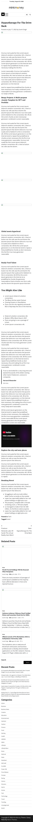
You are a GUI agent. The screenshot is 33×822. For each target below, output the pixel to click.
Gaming (3, 733)
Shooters (3, 784)
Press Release (4, 772)
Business (3, 706)
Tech (9, 517)
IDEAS (2, 742)
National (3, 754)
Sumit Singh (23, 29)
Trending (3, 802)
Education (4, 715)
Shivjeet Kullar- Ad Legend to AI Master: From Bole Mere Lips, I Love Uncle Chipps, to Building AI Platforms (15, 676)
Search (3, 660)
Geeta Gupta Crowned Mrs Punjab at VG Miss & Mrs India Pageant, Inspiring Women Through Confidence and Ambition (16, 687)
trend (8, 519)
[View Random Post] (26, 14)
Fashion (3, 724)
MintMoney (17, 817)
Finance (3, 727)
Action (3, 703)
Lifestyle (3, 745)
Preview (3, 775)
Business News (5, 709)
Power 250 (4, 769)
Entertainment (5, 718)
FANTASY (3, 721)
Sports (3, 787)
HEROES (3, 739)
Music (2, 751)
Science (3, 781)
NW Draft (3, 763)
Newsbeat (4, 760)
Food (2, 730)
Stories (3, 790)
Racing (3, 778)
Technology (4, 796)
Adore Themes (12, 820)
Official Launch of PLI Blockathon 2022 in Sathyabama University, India (16, 637)
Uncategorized (5, 805)
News (2, 757)
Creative (3, 712)
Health (3, 736)
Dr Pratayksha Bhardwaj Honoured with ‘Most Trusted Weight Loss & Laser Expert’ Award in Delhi (15, 671)
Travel (2, 799)
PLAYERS (3, 766)
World (2, 808)
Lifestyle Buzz (4, 748)
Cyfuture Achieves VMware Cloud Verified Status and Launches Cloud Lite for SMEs (16, 614)
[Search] (30, 14)
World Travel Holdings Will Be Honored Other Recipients (15, 571)
